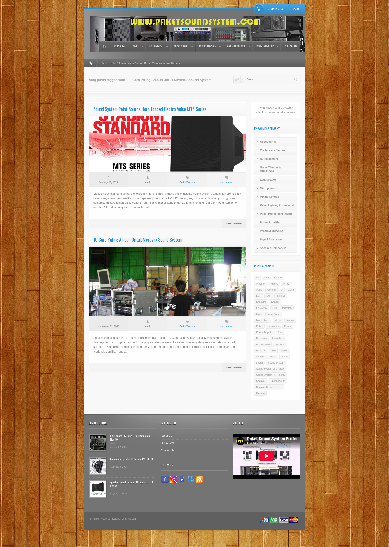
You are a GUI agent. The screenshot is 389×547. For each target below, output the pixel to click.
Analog (274, 283)
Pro (280, 332)
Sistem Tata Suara (266, 356)
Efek (268, 295)
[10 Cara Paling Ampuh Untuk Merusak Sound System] (167, 281)
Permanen (273, 326)
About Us (166, 435)
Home (104, 46)
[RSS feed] (199, 479)
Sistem (284, 350)
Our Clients (167, 443)
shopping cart (276, 9)
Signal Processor (236, 46)
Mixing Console (207, 46)
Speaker (260, 381)
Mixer (259, 314)
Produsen (261, 338)
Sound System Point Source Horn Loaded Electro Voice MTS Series (149, 109)
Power (287, 326)
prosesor (280, 344)
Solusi (284, 356)
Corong (271, 289)
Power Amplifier (265, 46)
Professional (263, 344)
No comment (227, 182)
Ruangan (261, 350)
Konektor (261, 302)
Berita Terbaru (187, 182)
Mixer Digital (262, 320)
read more (234, 223)
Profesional (278, 338)
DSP (258, 295)
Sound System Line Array (270, 368)
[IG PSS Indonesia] (173, 479)
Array (286, 283)
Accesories (119, 46)
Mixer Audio (273, 314)
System (260, 393)
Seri (273, 350)
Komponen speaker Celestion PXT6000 (131, 459)
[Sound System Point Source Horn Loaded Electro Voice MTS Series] (167, 144)
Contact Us (291, 46)
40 (257, 277)
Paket (136, 46)
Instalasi (280, 295)
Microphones (181, 46)
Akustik (278, 277)
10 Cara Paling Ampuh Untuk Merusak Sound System (137, 239)
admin (148, 182)
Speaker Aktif (278, 381)
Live (274, 308)
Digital (291, 289)
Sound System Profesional (270, 374)
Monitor (290, 320)
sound (259, 362)
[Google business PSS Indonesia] (190, 479)
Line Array (261, 308)
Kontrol (275, 302)
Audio (259, 289)
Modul (278, 320)
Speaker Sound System (269, 387)
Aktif (266, 277)
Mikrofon (287, 308)
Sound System (276, 362)
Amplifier (260, 283)
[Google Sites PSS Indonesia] (182, 479)
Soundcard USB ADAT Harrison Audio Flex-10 (130, 437)
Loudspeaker (156, 46)
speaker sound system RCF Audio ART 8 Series (131, 484)
